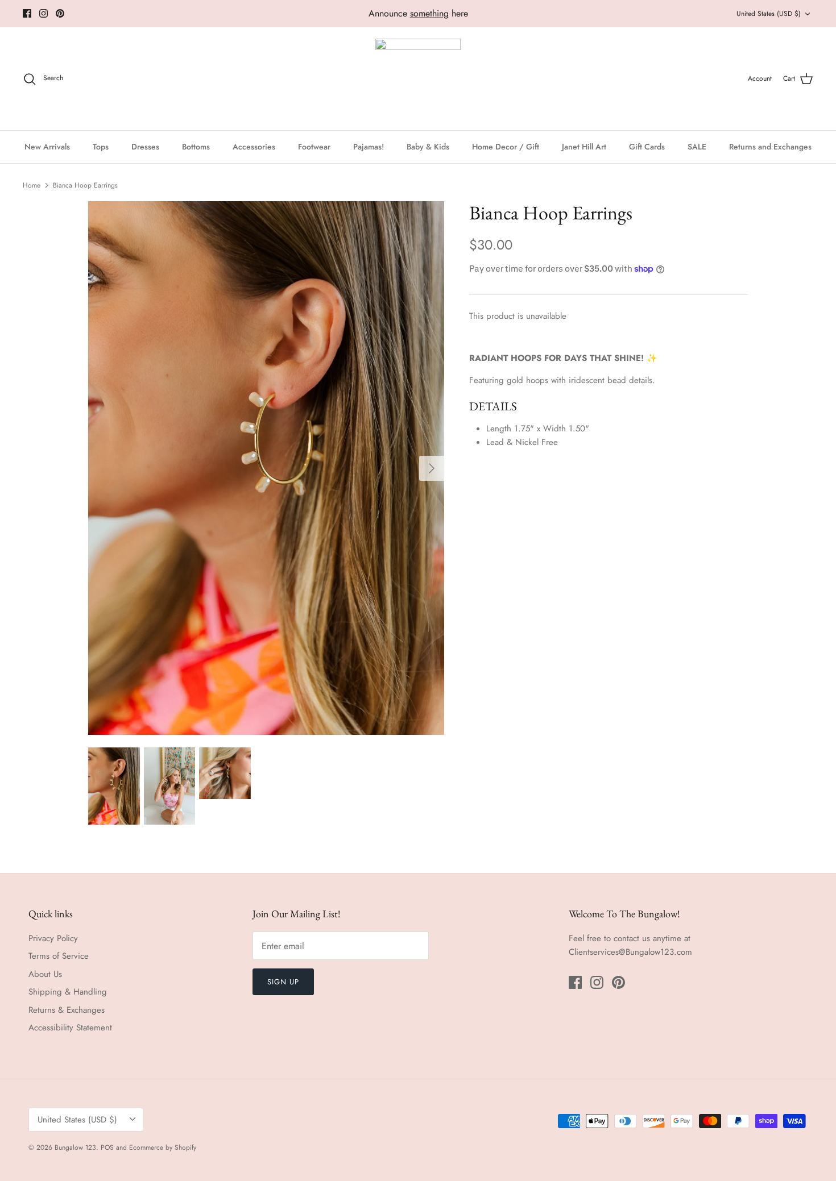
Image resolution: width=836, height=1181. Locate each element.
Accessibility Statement (70, 1027)
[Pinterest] (60, 13)
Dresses (145, 146)
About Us (45, 974)
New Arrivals (47, 146)
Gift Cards (647, 146)
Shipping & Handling (67, 991)
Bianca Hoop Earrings (85, 185)
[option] (266, 468)
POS (107, 1147)
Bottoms (196, 146)
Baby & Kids (428, 146)
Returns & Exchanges (66, 1010)
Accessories (254, 146)
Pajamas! (368, 146)
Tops (101, 146)
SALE (697, 146)
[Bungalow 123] (418, 79)
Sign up (283, 981)
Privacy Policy (53, 938)
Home (31, 185)
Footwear (314, 146)
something (429, 13)
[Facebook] (27, 13)
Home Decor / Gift (505, 146)
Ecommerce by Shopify (162, 1147)
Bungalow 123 (75, 1147)
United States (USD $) (768, 14)
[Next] (431, 468)
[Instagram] (43, 13)
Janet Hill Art (584, 146)
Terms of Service (58, 956)
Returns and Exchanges (770, 146)
